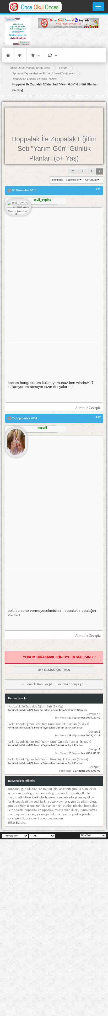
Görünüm (91, 179)
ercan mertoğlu (23, 793)
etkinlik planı (73, 797)
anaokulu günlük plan (22, 789)
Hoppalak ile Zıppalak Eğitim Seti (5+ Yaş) (35, 706)
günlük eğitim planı (21, 806)
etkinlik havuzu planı (48, 797)
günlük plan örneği (48, 806)
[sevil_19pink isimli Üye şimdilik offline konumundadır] (18, 208)
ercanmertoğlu (46, 793)
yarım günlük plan (49, 814)
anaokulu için (48, 789)
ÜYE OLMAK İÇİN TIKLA (54, 670)
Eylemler (52, 55)
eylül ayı (89, 797)
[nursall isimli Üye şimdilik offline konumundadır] (16, 440)
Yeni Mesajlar (20, 55)
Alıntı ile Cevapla (88, 408)
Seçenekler (72, 179)
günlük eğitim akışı (83, 801)
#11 (98, 189)
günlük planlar (73, 806)
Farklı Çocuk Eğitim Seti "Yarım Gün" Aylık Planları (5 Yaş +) (48, 759)
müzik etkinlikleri (66, 810)
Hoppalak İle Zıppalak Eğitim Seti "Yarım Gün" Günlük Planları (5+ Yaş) (54, 148)
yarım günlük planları (78, 814)
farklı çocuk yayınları (54, 801)
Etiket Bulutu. (17, 822)
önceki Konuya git (39, 684)
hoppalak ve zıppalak (38, 810)
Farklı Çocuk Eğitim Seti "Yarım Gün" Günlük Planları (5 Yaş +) (49, 741)
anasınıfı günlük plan (73, 789)
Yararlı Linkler (35, 55)
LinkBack (57, 179)
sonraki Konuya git (70, 684)
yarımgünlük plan (20, 818)
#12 (98, 417)
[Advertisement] (68, 38)
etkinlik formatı (68, 793)
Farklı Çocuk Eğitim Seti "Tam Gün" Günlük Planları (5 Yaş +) (48, 724)
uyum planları (25, 814)
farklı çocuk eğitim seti (23, 801)
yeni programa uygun (48, 818)
